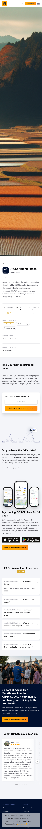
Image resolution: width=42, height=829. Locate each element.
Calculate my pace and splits (21, 408)
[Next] (37, 761)
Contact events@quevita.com (13, 468)
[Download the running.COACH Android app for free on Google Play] (31, 540)
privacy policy (23, 824)
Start (4, 808)
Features (6, 811)
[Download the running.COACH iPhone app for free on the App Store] (11, 540)
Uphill (22, 307)
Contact (26, 827)
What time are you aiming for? (17, 396)
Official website (8, 339)
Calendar (26, 811)
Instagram (8, 350)
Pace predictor (28, 808)
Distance (10, 307)
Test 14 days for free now (15, 548)
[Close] (35, 820)
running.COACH (9, 804)
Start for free (30, 3)
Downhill (36, 307)
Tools (25, 804)
